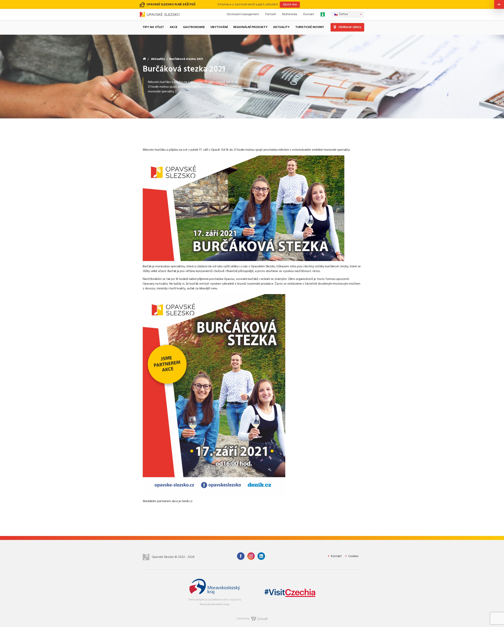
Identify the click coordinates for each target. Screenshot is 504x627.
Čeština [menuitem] (343, 6)
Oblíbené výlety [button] (349, 19)
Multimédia (289, 6)
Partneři (270, 6)
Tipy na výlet (153, 19)
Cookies (353, 548)
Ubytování (219, 19)
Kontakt (308, 6)
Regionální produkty (250, 19)
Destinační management (243, 6)
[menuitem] (347, 6)
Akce (173, 19)
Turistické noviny (309, 19)
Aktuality (281, 19)
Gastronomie (194, 19)
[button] (499, 5)
